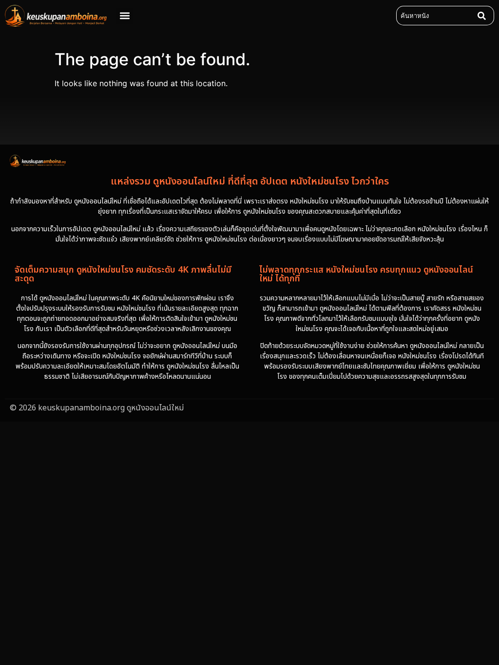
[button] (124, 16)
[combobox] (435, 15)
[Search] (484, 15)
